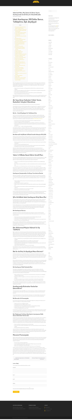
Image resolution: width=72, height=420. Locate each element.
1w (48, 60)
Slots (49, 225)
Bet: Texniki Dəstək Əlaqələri (18, 75)
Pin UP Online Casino (51, 202)
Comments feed (50, 258)
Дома (30, 4)
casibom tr (49, 131)
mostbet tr (49, 187)
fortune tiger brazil (50, 150)
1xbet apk (16, 10)
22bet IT (49, 99)
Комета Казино (50, 247)
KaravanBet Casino (50, 156)
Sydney (23, 417)
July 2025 (49, 43)
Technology (49, 234)
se (48, 222)
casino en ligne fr (50, 134)
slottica (49, 228)
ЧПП (42, 4)
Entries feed (50, 256)
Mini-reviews (50, 165)
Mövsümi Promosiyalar (18, 50)
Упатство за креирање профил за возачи (19, 408)
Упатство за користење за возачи (18, 407)
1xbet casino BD (50, 80)
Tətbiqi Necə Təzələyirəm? (18, 52)
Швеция (49, 248)
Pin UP (49, 199)
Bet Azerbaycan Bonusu (18, 38)
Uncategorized (50, 236)
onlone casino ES (50, 194)
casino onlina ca (50, 136)
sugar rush (49, 230)
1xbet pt (49, 91)
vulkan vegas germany (51, 244)
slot (48, 224)
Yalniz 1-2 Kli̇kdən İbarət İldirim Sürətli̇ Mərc (20, 32)
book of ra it (50, 128)
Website (14, 383)
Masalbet (49, 162)
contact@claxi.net (48, 410)
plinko (49, 207)
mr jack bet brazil (50, 190)
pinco (49, 205)
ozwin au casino (50, 196)
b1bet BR (49, 116)
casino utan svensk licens (51, 142)
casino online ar (50, 137)
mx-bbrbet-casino (50, 191)
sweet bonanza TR (50, 233)
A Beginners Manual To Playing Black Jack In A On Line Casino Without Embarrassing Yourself (53, 29)
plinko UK (49, 210)
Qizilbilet (49, 213)
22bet (49, 96)
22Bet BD (49, 97)
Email (14, 379)
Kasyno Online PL (50, 157)
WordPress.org (50, 259)
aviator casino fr (50, 108)
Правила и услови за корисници (33, 407)
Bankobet (49, 117)
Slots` (49, 227)
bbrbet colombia (50, 120)
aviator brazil (50, 105)
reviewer (49, 219)
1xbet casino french (50, 82)
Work (49, 245)
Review (49, 216)
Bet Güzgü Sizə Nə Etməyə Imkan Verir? (20, 65)
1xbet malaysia (50, 88)
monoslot (49, 174)
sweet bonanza (50, 231)
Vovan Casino (50, 242)
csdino (49, 148)
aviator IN (49, 110)
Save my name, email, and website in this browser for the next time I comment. (23, 388)
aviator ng (49, 114)
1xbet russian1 (50, 94)
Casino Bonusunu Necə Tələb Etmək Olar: (20, 57)
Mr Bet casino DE (50, 188)
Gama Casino (50, 151)
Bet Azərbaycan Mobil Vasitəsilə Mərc (20, 42)
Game (49, 153)
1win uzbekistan (50, 74)
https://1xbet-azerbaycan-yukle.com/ (37, 118)
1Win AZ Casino (50, 62)
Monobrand (49, 170)
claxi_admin (19, 16)
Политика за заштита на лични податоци (35, 408)
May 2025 (49, 46)
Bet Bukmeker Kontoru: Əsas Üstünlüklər (20, 77)
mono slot (49, 168)
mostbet (49, 176)
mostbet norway (50, 182)
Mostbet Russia (50, 185)
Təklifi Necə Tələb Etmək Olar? (19, 51)
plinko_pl (49, 211)
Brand (49, 130)
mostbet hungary (50, 179)
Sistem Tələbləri (17, 66)
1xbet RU (49, 93)
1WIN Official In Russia (51, 71)
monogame (50, 173)
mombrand (49, 167)
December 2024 (50, 48)
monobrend (50, 171)
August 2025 (50, 42)
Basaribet (49, 119)
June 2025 (49, 45)
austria (49, 102)
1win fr (49, 68)
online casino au (50, 193)
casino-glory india (50, 145)
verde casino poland (51, 239)
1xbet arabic (50, 79)
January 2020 (50, 51)
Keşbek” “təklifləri (17, 76)
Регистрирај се (38, 4)
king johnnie (50, 159)
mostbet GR (50, 177)
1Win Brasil (49, 63)
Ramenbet (49, 214)
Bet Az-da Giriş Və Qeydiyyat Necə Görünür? (20, 41)
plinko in (49, 208)
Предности (33, 4)
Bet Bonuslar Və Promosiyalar (19, 46)
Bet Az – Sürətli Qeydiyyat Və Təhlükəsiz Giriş (20, 29)
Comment (14, 367)
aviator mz (49, 113)
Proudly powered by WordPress (16, 417)
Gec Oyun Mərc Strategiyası (18, 69)
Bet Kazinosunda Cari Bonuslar (19, 58)
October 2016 (50, 54)
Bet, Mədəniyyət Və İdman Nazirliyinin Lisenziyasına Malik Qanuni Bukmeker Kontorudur (20, 48)
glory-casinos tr (50, 154)
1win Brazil (49, 65)
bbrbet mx (49, 122)
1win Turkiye (50, 73)
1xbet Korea (49, 85)
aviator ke (49, 111)
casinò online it (50, 139)
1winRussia (49, 76)
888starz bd (50, 100)
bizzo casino (50, 125)
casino (49, 133)
